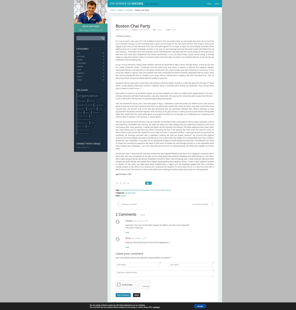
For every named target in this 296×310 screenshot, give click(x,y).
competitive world (85, 105)
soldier (87, 112)
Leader (80, 66)
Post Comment (123, 295)
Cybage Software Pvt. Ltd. (93, 30)
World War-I (96, 112)
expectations (99, 105)
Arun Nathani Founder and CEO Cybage (133, 190)
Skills (79, 76)
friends (92, 101)
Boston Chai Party (152, 190)
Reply (127, 233)
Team (79, 80)
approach (81, 109)
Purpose (80, 73)
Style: (154, 30)
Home (209, 4)
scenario (90, 126)
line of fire (81, 126)
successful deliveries (84, 130)
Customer (81, 63)
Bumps (80, 60)
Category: (134, 30)
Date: (117, 30)
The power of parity (164, 190)
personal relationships (84, 119)
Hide (142, 215)
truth (92, 116)
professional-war (83, 116)
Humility (129, 10)
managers (82, 101)
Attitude (81, 56)
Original (159, 30)
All (78, 53)
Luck (79, 70)
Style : (118, 195)
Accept (200, 306)
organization (88, 95)
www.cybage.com (83, 147)
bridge (80, 112)
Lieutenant (91, 109)
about (217, 4)
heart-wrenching (83, 123)
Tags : (118, 190)
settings (156, 307)
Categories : (121, 193)
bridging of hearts (83, 133)
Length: (168, 30)
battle (100, 109)
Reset (136, 295)
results (93, 123)
